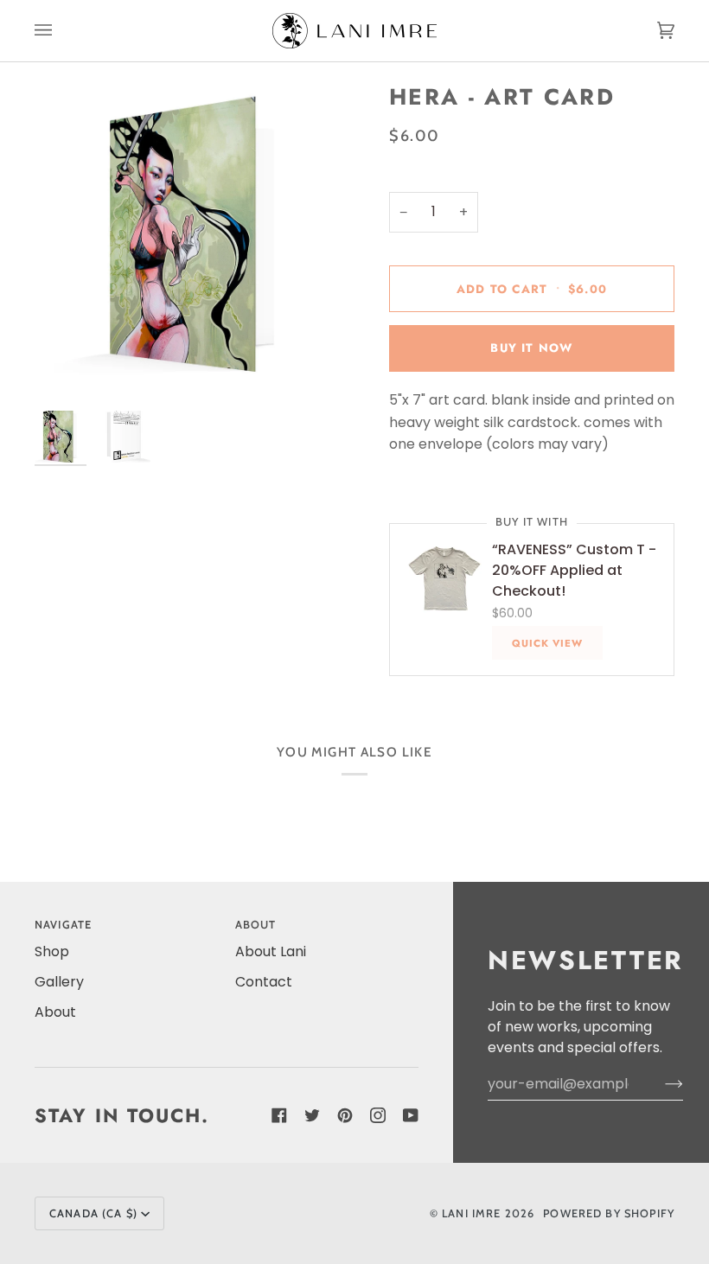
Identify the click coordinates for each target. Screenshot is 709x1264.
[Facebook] (279, 1115)
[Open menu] (60, 30)
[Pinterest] (345, 1115)
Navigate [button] (63, 924)
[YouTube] (410, 1115)
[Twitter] (312, 1115)
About (55, 1012)
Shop (52, 951)
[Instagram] (378, 1115)
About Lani (270, 951)
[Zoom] (194, 242)
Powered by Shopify (608, 1213)
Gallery (59, 982)
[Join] (660, 1084)
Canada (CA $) (93, 1213)
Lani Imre (471, 1213)
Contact (263, 982)
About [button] (256, 924)
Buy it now (531, 348)
